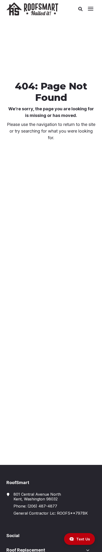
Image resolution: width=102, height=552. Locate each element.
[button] (80, 9)
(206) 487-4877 (42, 506)
